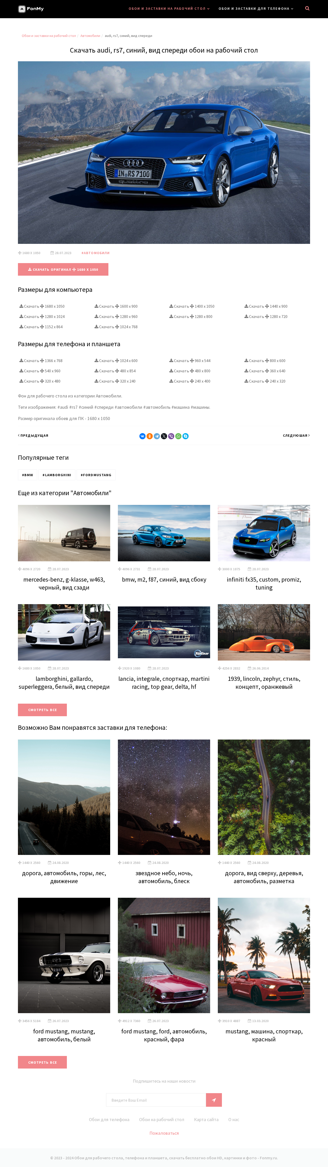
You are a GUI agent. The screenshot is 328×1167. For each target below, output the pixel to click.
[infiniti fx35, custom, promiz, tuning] (264, 533)
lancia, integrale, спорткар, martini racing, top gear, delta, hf (164, 683)
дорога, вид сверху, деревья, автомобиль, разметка (264, 877)
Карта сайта (206, 1119)
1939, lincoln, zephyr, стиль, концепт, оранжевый (264, 683)
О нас (233, 1119)
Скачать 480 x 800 (191, 370)
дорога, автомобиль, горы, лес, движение (64, 877)
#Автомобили (95, 253)
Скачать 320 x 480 (41, 381)
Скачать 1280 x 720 (268, 316)
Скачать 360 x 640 (266, 370)
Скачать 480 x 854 (117, 370)
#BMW (27, 475)
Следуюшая (295, 435)
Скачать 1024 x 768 (118, 326)
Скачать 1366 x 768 (43, 360)
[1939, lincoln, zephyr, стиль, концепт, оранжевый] (264, 632)
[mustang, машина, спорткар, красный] (264, 955)
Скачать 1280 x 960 (118, 316)
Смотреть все (42, 709)
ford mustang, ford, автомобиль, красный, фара (164, 1035)
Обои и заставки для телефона (254, 8)
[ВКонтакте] (142, 436)
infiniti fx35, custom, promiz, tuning (264, 583)
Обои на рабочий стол (161, 1119)
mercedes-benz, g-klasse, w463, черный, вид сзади (64, 583)
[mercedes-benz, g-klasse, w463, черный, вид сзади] (64, 533)
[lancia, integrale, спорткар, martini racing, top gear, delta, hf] (164, 632)
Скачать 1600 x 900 (118, 306)
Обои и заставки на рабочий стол (167, 8)
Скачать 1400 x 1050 (193, 306)
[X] (164, 436)
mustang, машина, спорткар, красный (264, 1035)
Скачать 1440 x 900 (268, 306)
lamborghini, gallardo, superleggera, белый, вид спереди (64, 683)
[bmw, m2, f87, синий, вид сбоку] (164, 533)
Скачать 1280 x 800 (192, 316)
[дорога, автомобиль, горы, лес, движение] (64, 797)
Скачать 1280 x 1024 (44, 316)
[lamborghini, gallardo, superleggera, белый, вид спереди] (64, 632)
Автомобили (90, 35)
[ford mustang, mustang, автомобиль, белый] (64, 955)
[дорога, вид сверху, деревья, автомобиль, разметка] (264, 797)
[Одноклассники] (150, 436)
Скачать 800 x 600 (266, 360)
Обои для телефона (109, 1119)
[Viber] (171, 436)
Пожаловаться (164, 1133)
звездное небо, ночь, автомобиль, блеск (164, 877)
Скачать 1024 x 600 (118, 360)
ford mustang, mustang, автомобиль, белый (64, 1035)
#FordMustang (96, 475)
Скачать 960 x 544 (191, 360)
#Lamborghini (57, 475)
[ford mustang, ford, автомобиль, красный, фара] (164, 955)
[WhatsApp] (178, 436)
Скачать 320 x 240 (117, 381)
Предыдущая (34, 435)
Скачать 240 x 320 (266, 381)
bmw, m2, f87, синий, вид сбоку (164, 579)
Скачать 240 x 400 (191, 381)
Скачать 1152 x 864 (43, 326)
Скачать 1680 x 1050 (44, 306)
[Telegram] (157, 436)
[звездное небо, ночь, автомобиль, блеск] (164, 797)
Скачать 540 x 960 (41, 370)
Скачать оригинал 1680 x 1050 (65, 269)
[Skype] (185, 436)
